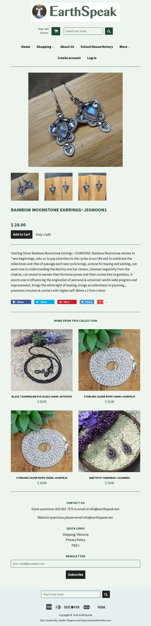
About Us (67, 47)
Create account (69, 58)
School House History (97, 47)
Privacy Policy (75, 540)
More (124, 47)
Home (25, 47)
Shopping (44, 47)
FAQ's (75, 545)
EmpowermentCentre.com (96, 620)
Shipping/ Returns (76, 534)
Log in (92, 58)
